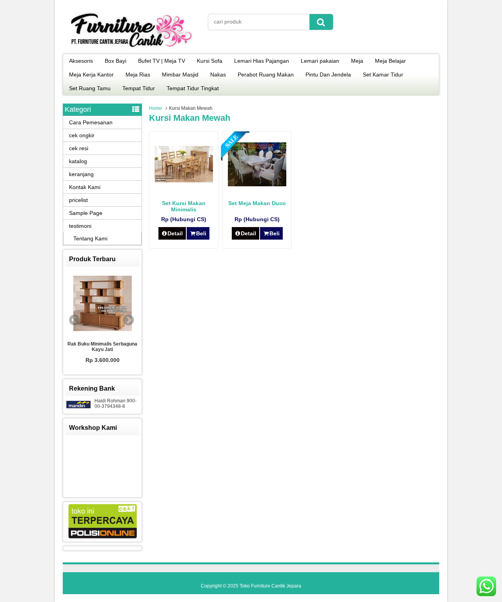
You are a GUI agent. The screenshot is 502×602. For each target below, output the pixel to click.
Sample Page (85, 213)
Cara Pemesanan (91, 122)
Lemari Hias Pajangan (261, 61)
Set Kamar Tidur (383, 74)
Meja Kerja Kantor (91, 74)
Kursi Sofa (209, 61)
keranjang (81, 174)
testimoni (80, 226)
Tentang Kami (90, 238)
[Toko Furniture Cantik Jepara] (131, 48)
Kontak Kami (84, 187)
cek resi (78, 148)
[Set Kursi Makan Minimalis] (184, 180)
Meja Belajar (390, 61)
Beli (201, 233)
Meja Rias (138, 74)
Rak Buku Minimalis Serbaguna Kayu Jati (102, 346)
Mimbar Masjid (180, 74)
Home (155, 108)
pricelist (78, 200)
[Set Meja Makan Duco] (257, 184)
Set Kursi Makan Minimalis (184, 206)
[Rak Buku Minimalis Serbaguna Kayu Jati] (102, 304)
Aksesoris (81, 61)
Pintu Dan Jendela (328, 74)
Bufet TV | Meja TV (161, 61)
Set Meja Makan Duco (257, 203)
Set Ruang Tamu (90, 88)
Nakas (218, 74)
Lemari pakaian (320, 61)
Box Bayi (115, 61)
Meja (357, 61)
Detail (175, 233)
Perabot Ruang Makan (266, 74)
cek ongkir (82, 135)
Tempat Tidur (138, 88)
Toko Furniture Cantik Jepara (270, 586)
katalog (78, 161)
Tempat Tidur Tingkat (193, 88)
